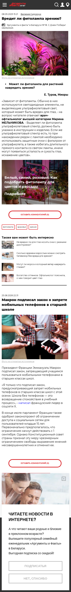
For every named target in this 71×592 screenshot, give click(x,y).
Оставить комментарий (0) (35, 215)
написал (24, 403)
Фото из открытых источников (18, 77)
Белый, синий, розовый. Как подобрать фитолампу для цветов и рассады (30, 182)
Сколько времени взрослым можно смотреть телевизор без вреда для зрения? (41, 254)
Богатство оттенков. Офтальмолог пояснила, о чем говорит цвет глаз (41, 276)
